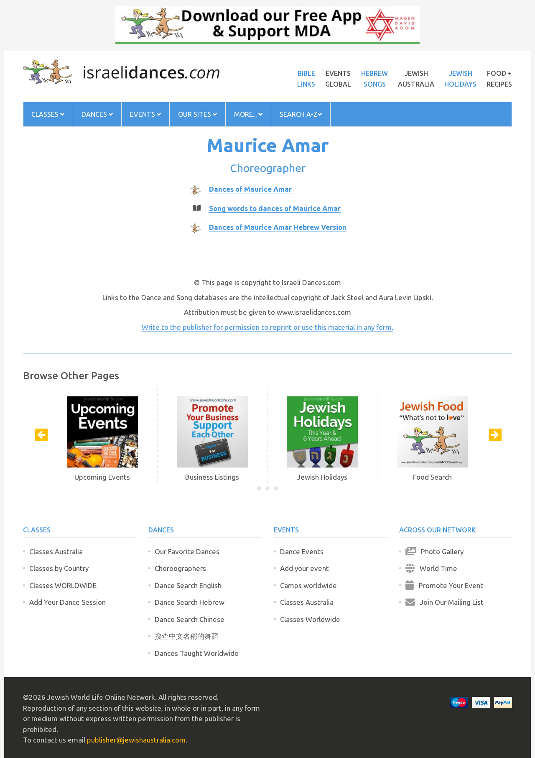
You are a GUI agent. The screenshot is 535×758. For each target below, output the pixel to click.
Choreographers (180, 568)
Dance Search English (188, 585)
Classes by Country (59, 568)
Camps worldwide (308, 585)
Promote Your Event (448, 585)
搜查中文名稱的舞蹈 (187, 636)
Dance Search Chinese (189, 619)
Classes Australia (56, 551)
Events (143, 114)
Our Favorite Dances (187, 551)
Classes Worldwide (310, 619)
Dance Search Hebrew (189, 602)
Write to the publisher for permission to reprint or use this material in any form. (267, 327)
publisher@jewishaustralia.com (136, 740)
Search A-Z (299, 114)
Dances (95, 114)
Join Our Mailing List (449, 602)
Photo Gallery (440, 551)
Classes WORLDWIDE (63, 585)
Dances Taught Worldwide (197, 653)
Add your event (304, 568)
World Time (436, 568)
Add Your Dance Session (67, 602)
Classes (45, 114)
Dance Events (302, 551)
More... (246, 114)
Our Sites (195, 114)
